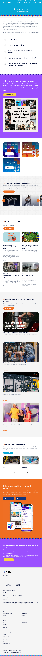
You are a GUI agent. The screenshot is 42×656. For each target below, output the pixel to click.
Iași (3, 622)
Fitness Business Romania (7, 641)
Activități (4, 615)
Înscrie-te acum (8, 559)
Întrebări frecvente (6, 639)
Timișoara (5, 624)
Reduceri (23, 615)
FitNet (28, 16)
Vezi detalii (5, 340)
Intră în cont (24, 619)
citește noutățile (9, 167)
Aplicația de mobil (6, 636)
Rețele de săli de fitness (7, 613)
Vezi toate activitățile (8, 191)
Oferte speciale (24, 613)
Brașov (4, 617)
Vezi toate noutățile (8, 228)
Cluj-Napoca (5, 620)
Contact (4, 634)
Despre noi (5, 631)
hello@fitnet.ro (6, 577)
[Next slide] (38, 200)
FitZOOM (23, 617)
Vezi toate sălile (8, 452)
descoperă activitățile (28, 152)
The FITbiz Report (6, 643)
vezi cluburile (9, 153)
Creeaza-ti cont (24, 620)
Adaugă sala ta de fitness (7, 632)
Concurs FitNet (24, 622)
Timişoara (19, 650)
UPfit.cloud (20, 649)
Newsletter (5, 638)
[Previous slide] (3, 200)
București (4, 619)
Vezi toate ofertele (8, 308)
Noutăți (23, 611)
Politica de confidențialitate (15, 652)
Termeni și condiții (6, 652)
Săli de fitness (5, 611)
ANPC (21, 652)
